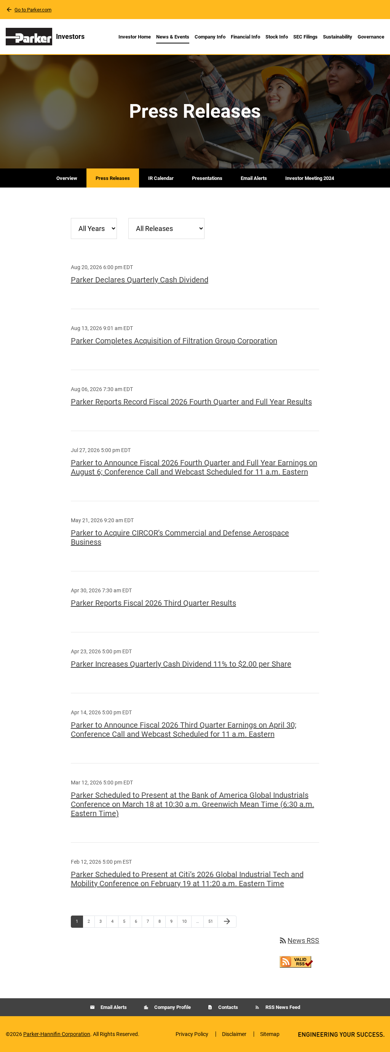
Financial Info (245, 37)
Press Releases (113, 178)
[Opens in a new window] (296, 961)
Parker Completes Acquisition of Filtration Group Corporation (174, 340)
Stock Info (276, 37)
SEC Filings (305, 37)
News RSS (298, 941)
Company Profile (172, 1007)
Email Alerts (254, 178)
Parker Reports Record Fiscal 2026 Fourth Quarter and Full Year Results (191, 401)
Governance (371, 37)
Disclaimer (234, 1034)
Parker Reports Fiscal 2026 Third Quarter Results (153, 603)
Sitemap (270, 1034)
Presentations (207, 178)
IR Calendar (161, 178)
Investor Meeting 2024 (309, 178)
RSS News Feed (282, 1007)
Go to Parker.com (32, 10)
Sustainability (337, 37)
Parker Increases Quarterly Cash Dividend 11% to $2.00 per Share (181, 664)
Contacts (227, 1007)
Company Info (210, 37)
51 (212, 921)
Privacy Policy (192, 1034)
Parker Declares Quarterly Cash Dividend (139, 279)
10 (186, 921)
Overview (66, 178)
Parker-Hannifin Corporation (56, 1034)
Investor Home (134, 37)
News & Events (172, 37)
